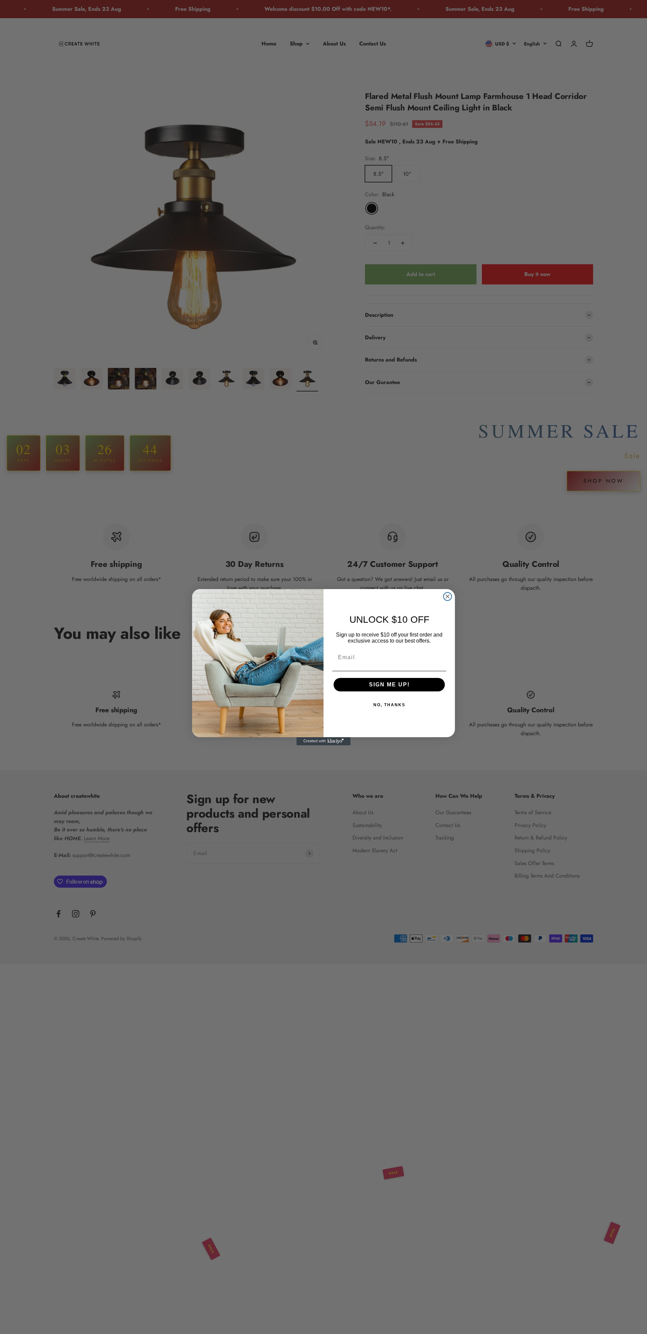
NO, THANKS (389, 705)
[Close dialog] (447, 596)
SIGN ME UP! (389, 684)
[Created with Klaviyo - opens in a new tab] (323, 741)
